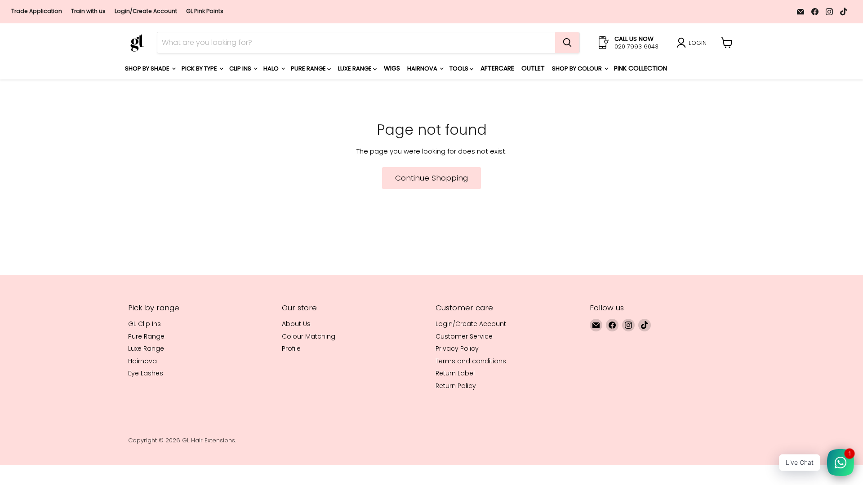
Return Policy (456, 385)
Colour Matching (308, 336)
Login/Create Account (146, 11)
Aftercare (497, 68)
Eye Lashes (145, 373)
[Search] (567, 42)
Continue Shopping (431, 177)
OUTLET (533, 68)
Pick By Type (200, 68)
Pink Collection (640, 68)
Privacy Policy (457, 348)
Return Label (455, 373)
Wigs (392, 68)
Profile (291, 348)
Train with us (88, 11)
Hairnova (423, 68)
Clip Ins (241, 68)
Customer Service (464, 336)
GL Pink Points (204, 11)
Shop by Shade (148, 68)
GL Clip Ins (144, 323)
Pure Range (309, 68)
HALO (271, 68)
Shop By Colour (577, 68)
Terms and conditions (471, 361)
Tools (459, 68)
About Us (296, 323)
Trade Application (36, 11)
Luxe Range (355, 68)
